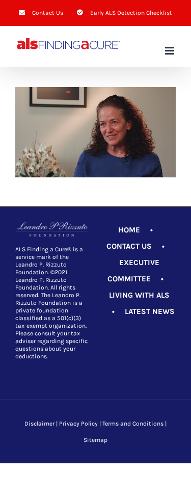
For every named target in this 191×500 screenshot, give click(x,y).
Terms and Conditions (132, 423)
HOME (129, 229)
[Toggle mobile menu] (170, 50)
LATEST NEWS (150, 311)
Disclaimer (39, 423)
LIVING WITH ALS (139, 295)
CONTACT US (129, 246)
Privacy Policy (78, 423)
